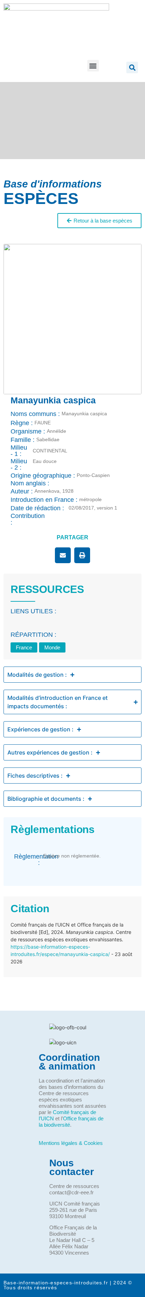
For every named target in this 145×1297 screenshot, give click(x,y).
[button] (93, 65)
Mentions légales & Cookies (71, 1143)
